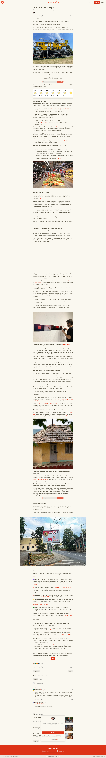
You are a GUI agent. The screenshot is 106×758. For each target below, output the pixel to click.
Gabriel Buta (37, 689)
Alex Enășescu (49, 223)
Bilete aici (52, 629)
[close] (63, 717)
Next (70, 671)
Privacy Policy (61, 736)
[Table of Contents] (1, 379)
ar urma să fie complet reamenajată (60, 108)
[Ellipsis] (72, 689)
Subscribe (97, 2)
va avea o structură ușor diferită (59, 141)
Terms (11, 756)
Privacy (8, 756)
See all (35, 741)
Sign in (102, 2)
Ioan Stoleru (40, 721)
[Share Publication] (92, 2)
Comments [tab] (35, 679)
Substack (94, 756)
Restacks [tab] (40, 679)
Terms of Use (58, 735)
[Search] (90, 2)
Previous (37, 671)
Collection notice (15, 756)
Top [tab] (34, 714)
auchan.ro (59, 158)
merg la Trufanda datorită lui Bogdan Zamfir (47, 403)
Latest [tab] (37, 714)
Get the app (57, 756)
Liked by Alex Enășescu (40, 690)
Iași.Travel (66, 416)
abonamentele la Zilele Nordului (52, 645)
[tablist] (37, 679)
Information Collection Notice (53, 736)
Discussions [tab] (41, 714)
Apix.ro (56, 127)
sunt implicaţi (43, 122)
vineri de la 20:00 (45, 597)
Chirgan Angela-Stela (39, 702)
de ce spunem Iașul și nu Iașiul (40, 479)
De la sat (70, 281)
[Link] (31, 101)
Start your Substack (51, 756)
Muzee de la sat (38, 282)
